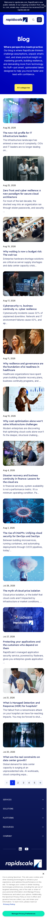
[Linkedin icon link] (20, 848)
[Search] (33, 19)
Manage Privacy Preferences (23, 914)
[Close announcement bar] (45, 6)
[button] (40, 782)
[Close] (43, 874)
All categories (23, 87)
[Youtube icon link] (26, 849)
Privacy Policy (9, 904)
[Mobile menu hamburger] (39, 19)
